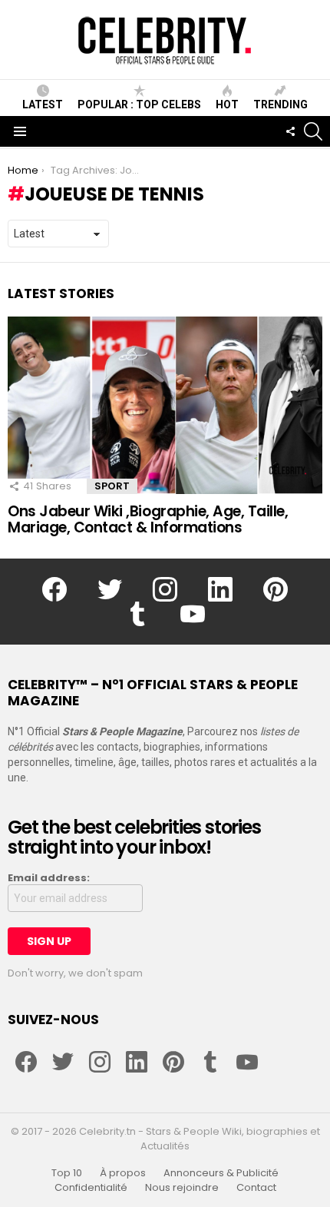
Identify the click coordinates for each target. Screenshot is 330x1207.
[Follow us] (290, 131)
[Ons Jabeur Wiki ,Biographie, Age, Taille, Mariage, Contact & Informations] (165, 405)
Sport (112, 486)
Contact (256, 1188)
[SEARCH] (313, 131)
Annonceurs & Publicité (221, 1173)
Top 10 (66, 1173)
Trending (280, 104)
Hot (227, 104)
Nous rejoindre (182, 1188)
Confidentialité (90, 1188)
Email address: (49, 878)
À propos (123, 1173)
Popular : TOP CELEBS (139, 104)
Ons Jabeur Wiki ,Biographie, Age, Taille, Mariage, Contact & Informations (148, 519)
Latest (42, 104)
